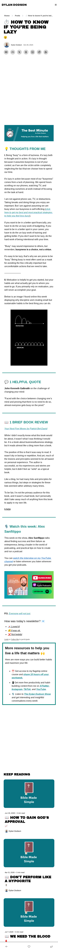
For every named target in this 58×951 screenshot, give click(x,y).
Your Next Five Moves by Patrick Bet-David (25, 428)
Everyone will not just (19, 613)
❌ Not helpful (15, 634)
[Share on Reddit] (39, 52)
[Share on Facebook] (12, 52)
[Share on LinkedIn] (32, 52)
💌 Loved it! (14, 626)
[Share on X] (19, 52)
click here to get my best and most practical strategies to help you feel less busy (28, 212)
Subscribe (15, 639)
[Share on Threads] (26, 52)
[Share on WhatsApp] (45, 52)
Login (6, 639)
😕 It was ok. (14, 630)
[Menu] (56, 5)
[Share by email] (6, 52)
